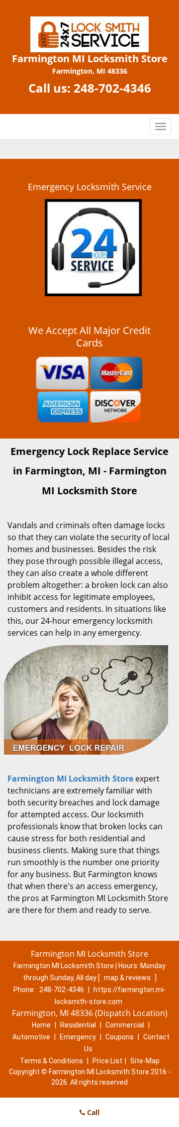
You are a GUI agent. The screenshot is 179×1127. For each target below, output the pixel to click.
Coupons (119, 1037)
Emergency (78, 1037)
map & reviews (128, 978)
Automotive (31, 1037)
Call (92, 1112)
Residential (78, 1025)
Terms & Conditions (51, 1061)
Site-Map (145, 1061)
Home (41, 1025)
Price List (107, 1061)
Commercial (124, 1025)
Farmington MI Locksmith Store (70, 778)
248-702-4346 (112, 88)
